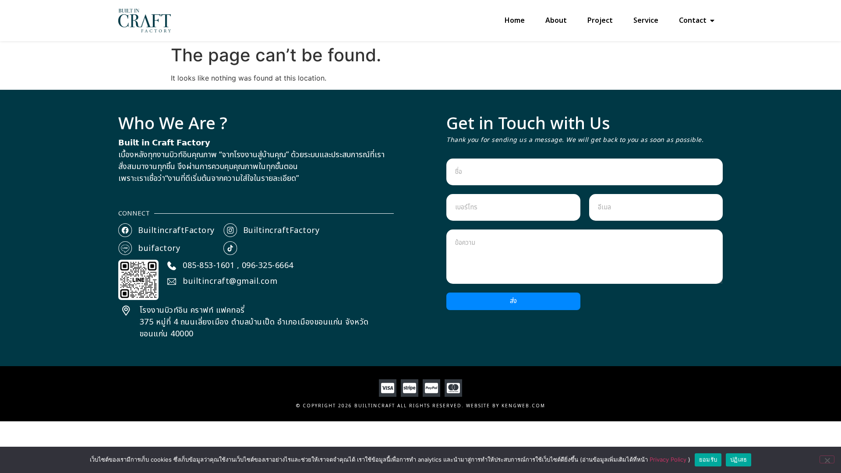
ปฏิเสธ (738, 459)
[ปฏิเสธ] (827, 459)
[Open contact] (712, 20)
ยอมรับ (708, 459)
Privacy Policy (669, 459)
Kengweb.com (523, 405)
